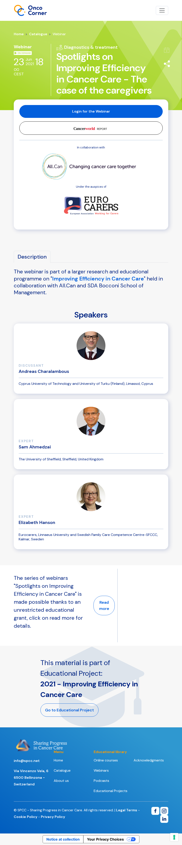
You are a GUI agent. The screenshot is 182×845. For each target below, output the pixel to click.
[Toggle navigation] (162, 10)
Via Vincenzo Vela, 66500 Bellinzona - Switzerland (31, 778)
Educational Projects (110, 791)
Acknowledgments (149, 760)
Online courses (106, 760)
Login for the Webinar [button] (91, 111)
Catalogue (38, 34)
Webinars (101, 770)
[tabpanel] (91, 287)
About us (61, 780)
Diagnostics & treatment (90, 47)
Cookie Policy (25, 816)
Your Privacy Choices (105, 839)
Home (19, 34)
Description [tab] (32, 256)
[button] (91, 128)
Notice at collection (63, 839)
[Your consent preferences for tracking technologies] (174, 837)
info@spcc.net (27, 760)
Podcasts (101, 780)
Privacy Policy (53, 816)
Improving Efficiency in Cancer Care (98, 278)
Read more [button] (104, 605)
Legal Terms (126, 810)
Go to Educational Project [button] (69, 710)
